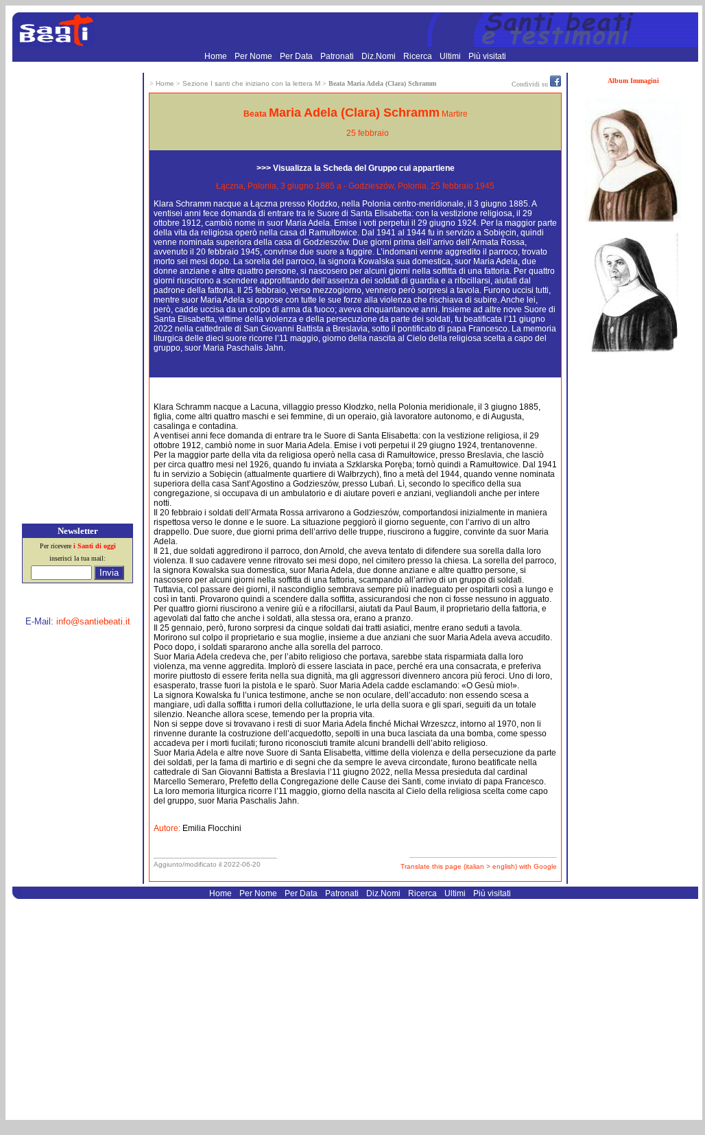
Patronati (338, 56)
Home (216, 56)
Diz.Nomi (379, 56)
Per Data (297, 56)
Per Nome (254, 56)
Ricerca (418, 56)
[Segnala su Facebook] (555, 84)
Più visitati (487, 56)
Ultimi (451, 56)
